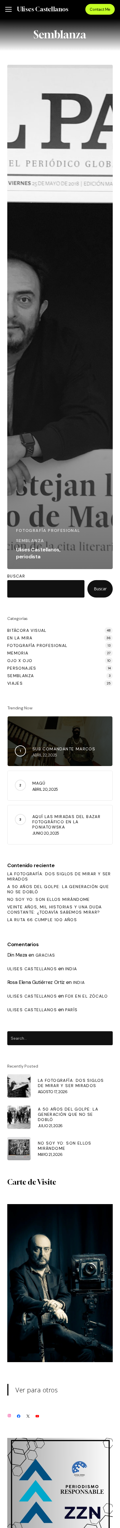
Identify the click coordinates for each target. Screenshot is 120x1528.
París (71, 1009)
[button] (8, 9)
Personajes (21, 668)
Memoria (18, 653)
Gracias (45, 955)
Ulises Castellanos (43, 9)
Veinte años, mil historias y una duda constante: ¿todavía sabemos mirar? (54, 909)
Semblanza (30, 540)
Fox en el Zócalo (86, 996)
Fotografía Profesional (48, 530)
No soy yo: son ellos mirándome (48, 899)
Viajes (15, 683)
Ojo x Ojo (20, 660)
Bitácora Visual (27, 630)
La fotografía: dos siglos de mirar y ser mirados (59, 876)
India (71, 968)
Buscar (16, 576)
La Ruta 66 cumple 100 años (42, 919)
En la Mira (20, 638)
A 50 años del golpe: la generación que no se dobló (58, 889)
